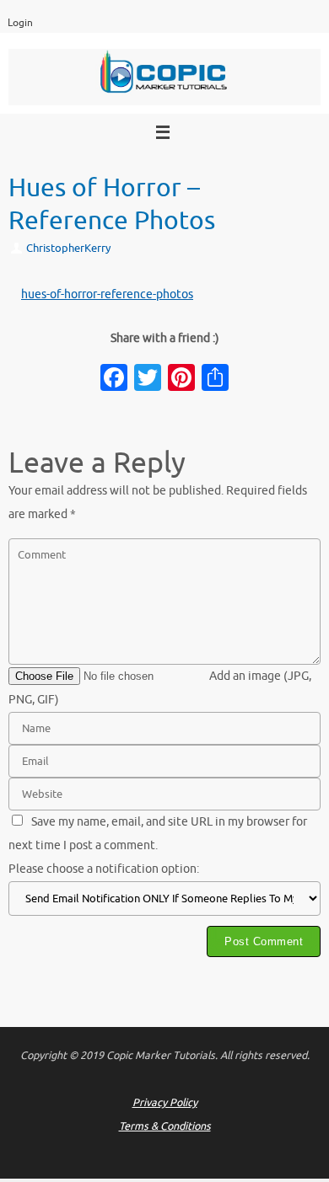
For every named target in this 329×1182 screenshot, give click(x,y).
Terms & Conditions (165, 1126)
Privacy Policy (164, 1103)
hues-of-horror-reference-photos (107, 294)
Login (20, 23)
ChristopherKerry (68, 248)
